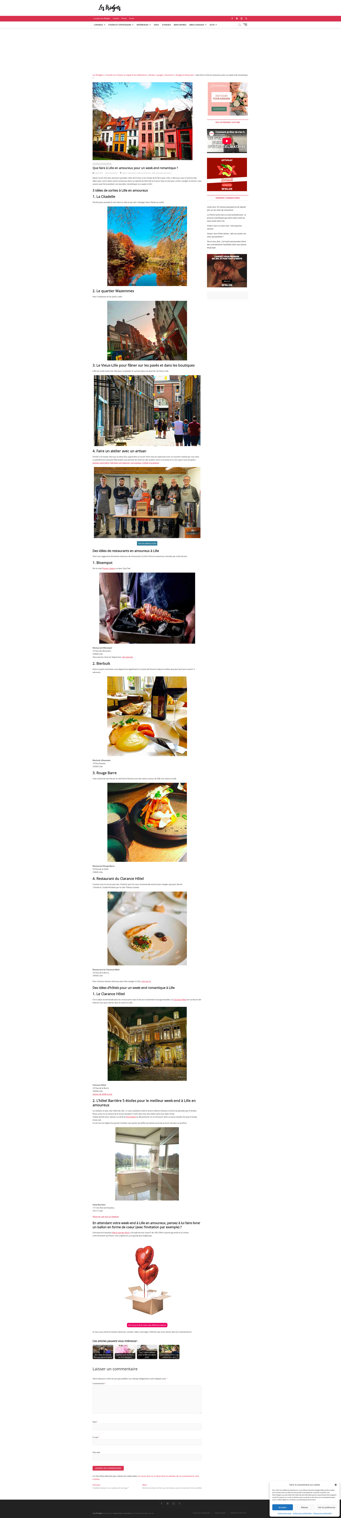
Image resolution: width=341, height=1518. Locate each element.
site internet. (127, 657)
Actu (212, 25)
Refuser (304, 1507)
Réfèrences (142, 25)
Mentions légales (220, 1513)
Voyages (166, 25)
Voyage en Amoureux (184, 75)
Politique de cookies (285, 1513)
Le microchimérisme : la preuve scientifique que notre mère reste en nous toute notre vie (226, 218)
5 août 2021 (98, 173)
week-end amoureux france (162, 173)
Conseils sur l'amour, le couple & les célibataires (126, 75)
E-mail (96, 1437)
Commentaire (99, 1383)
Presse (124, 18)
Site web (96, 1452)
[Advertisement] (170, 48)
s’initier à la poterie (150, 463)
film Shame (131, 1117)
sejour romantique (129, 173)
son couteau (136, 463)
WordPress (128, 1513)
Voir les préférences (326, 1507)
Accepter (283, 1507)
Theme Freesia (118, 1513)
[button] (335, 1484)
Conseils (98, 25)
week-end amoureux (143, 173)
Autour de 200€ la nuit (102, 1094)
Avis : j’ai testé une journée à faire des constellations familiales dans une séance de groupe (226, 244)
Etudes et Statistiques (119, 25)
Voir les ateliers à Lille (147, 543)
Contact (116, 18)
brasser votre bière (101, 463)
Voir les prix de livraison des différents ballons (147, 1325)
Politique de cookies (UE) (238, 1513)
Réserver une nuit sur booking (106, 1216)
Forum (131, 18)
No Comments (112, 173)
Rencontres (180, 25)
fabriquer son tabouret (120, 463)
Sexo (156, 25)
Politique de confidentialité (302, 1513)
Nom (95, 1422)
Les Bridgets (98, 75)
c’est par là (146, 981)
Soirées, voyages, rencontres (161, 75)
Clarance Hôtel (179, 999)
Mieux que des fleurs (121, 1232)
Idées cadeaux (196, 25)
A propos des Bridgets (102, 18)
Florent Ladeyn (108, 568)
